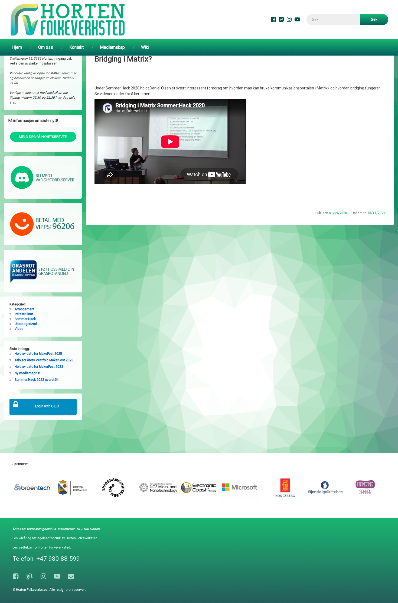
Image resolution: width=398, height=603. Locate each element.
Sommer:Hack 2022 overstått (36, 380)
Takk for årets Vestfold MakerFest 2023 (44, 360)
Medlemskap (112, 47)
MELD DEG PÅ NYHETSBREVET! (43, 137)
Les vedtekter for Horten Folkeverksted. (41, 547)
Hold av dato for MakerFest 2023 (39, 367)
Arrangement (24, 309)
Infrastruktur (24, 314)
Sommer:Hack (25, 319)
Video (19, 329)
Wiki (145, 47)
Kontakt (76, 47)
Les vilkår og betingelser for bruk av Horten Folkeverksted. (55, 538)
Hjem (17, 47)
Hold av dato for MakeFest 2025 (38, 354)
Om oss (45, 47)
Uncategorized (26, 324)
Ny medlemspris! (27, 373)
